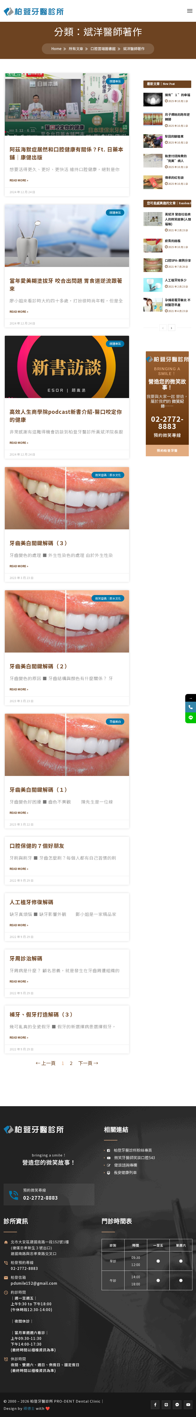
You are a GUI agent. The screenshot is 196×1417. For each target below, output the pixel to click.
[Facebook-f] (155, 1404)
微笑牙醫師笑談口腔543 (132, 1157)
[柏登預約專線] (6, 1263)
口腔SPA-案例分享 (178, 260)
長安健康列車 (123, 1172)
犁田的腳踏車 (174, 136)
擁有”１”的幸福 (177, 95)
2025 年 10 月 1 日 (178, 101)
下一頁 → (88, 1062)
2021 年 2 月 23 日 (178, 230)
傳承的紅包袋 (174, 177)
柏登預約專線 (22, 1263)
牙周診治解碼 (26, 958)
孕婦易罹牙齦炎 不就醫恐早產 (178, 302)
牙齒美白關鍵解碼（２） (40, 666)
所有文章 (76, 48)
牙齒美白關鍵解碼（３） (40, 543)
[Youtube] (188, 1404)
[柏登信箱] (6, 1277)
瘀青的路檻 (172, 240)
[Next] (171, 327)
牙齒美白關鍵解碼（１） (40, 789)
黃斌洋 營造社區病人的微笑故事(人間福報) (178, 219)
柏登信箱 (18, 1277)
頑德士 (29, 1408)
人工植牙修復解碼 (32, 902)
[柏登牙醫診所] (33, 11)
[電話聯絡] (190, 707)
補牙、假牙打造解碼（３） (43, 1014)
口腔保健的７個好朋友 (37, 845)
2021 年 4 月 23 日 (178, 311)
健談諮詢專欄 (123, 1165)
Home (56, 48)
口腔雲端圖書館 (103, 48)
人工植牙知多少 (176, 280)
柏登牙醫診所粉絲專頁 (131, 1150)
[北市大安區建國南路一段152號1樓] (6, 1242)
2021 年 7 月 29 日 (178, 266)
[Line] (166, 1404)
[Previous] (163, 327)
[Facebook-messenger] (177, 1404)
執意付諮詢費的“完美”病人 (176, 158)
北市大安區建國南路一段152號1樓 (40, 1242)
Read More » (19, 180)
